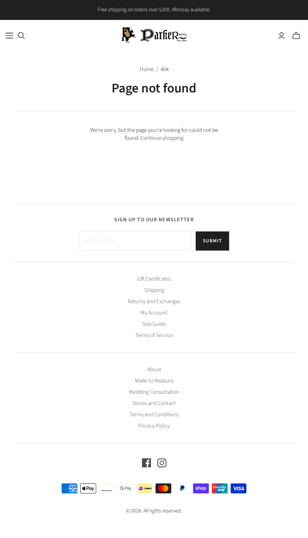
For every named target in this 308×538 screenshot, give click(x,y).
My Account (154, 313)
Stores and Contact (154, 403)
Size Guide (154, 324)
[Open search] (21, 35)
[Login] (281, 36)
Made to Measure (154, 381)
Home (147, 69)
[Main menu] (9, 35)
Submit (212, 240)
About (154, 369)
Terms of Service (154, 335)
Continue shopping (161, 138)
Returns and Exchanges (154, 301)
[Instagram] (161, 462)
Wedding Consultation (154, 392)
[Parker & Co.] (154, 35)
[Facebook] (146, 462)
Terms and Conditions (154, 415)
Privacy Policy (154, 426)
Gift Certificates (154, 279)
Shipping (154, 290)
